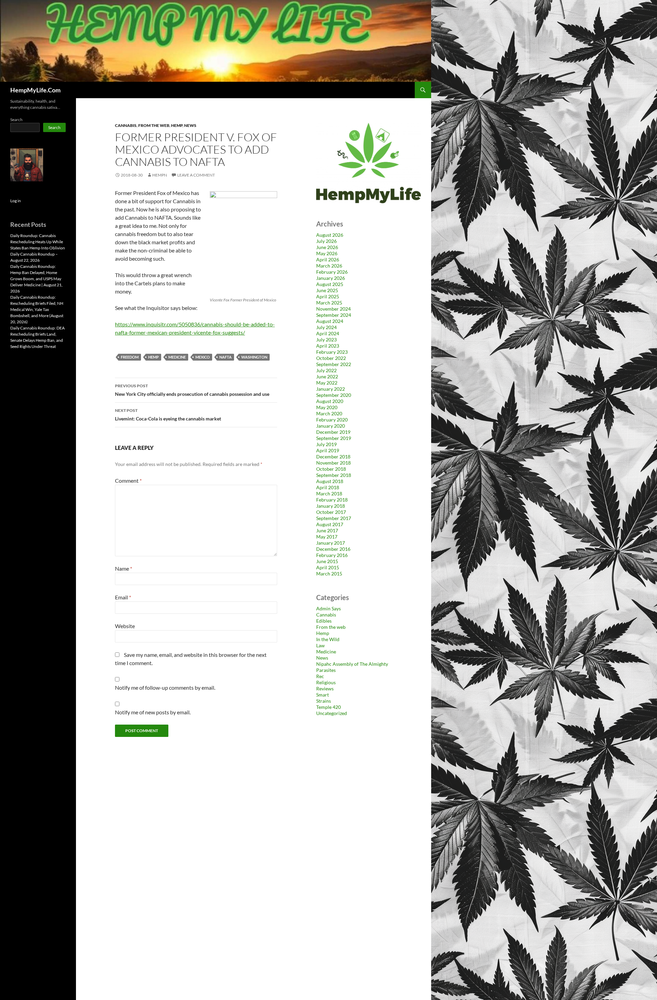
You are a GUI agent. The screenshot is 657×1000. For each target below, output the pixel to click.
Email (123, 597)
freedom (130, 357)
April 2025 (327, 296)
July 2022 (326, 370)
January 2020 (330, 426)
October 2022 (331, 358)
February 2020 (332, 420)
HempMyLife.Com (35, 90)
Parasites (326, 670)
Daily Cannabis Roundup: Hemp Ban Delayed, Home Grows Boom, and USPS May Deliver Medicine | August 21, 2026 (36, 279)
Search (16, 119)
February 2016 (332, 555)
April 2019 (327, 450)
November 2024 (333, 309)
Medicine (177, 357)
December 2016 (333, 549)
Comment (128, 480)
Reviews (325, 688)
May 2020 (326, 407)
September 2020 (333, 395)
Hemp (176, 125)
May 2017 (326, 537)
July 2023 (326, 339)
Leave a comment (196, 175)
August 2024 (329, 321)
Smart (322, 695)
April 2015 (327, 567)
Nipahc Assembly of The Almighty (352, 664)
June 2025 (327, 290)
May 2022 (326, 383)
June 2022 (327, 376)
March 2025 (329, 303)
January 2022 (330, 389)
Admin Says (328, 608)
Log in (15, 200)
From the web (153, 125)
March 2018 (329, 493)
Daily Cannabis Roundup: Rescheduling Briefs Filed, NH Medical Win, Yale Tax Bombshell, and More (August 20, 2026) (36, 309)
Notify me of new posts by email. (153, 712)
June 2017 (327, 530)
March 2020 (329, 413)
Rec (320, 676)
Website (125, 626)
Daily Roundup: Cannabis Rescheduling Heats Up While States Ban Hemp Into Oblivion (37, 241)
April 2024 (327, 333)
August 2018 (329, 481)
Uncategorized (331, 713)
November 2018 (333, 463)
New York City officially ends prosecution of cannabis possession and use (192, 390)
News (190, 125)
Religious (326, 682)
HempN (159, 175)
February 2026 (332, 272)
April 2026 (327, 259)
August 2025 (329, 284)
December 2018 (333, 456)
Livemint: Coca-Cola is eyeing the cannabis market (168, 414)
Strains (323, 701)
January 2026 (330, 278)
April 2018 (327, 487)
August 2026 (329, 235)
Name (123, 568)
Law (320, 645)
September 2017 (333, 518)
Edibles (324, 621)
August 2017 (329, 524)
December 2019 (333, 432)
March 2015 (329, 573)
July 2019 (326, 444)
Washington (254, 357)
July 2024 (326, 327)
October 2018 (331, 469)
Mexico (202, 357)
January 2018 (330, 506)
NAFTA (225, 357)
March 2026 (329, 266)
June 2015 (327, 561)
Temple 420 (328, 707)
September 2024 (333, 315)
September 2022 (333, 364)
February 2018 (332, 500)
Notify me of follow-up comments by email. (165, 687)
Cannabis (126, 125)
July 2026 (326, 241)
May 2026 (326, 253)
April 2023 (327, 346)
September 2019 (333, 438)
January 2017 (330, 543)
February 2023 (332, 352)
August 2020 (329, 401)
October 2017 (331, 512)
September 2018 (333, 475)
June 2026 (327, 247)
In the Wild (327, 639)
